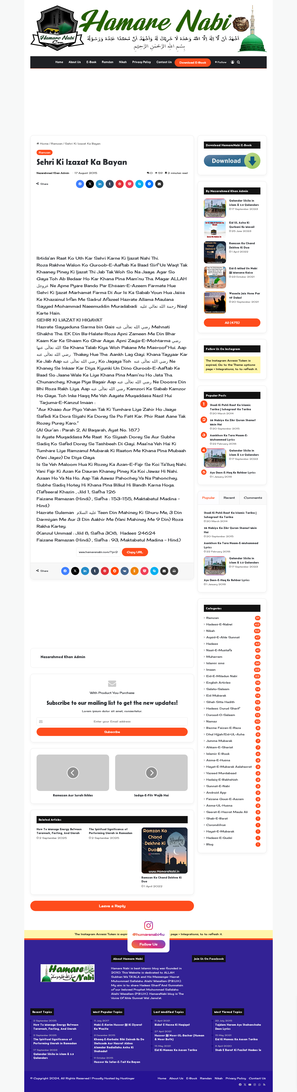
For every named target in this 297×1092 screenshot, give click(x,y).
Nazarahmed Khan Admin (53, 172)
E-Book (91, 62)
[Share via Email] (159, 184)
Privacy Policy (141, 62)
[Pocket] (129, 184)
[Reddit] (115, 571)
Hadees (212, 643)
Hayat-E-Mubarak (220, 831)
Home (59, 62)
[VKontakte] (125, 571)
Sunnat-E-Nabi (218, 786)
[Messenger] (149, 184)
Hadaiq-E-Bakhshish (222, 779)
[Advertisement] (148, 101)
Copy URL (135, 552)
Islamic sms (215, 663)
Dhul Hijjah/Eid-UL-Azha (225, 734)
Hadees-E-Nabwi (219, 624)
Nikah (123, 62)
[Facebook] (80, 184)
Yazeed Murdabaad (221, 773)
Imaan (211, 669)
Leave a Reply (112, 906)
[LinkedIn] (100, 184)
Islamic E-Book (218, 753)
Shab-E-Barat (217, 818)
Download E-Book (193, 62)
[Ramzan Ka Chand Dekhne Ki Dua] (164, 850)
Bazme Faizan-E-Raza (223, 727)
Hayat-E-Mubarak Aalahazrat (229, 766)
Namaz (211, 721)
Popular (208, 498)
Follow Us (148, 944)
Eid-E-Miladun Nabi (221, 676)
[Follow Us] (148, 927)
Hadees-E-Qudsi (219, 837)
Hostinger (127, 1078)
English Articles (218, 682)
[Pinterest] (120, 184)
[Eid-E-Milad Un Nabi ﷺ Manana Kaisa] (215, 277)
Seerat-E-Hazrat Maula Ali (227, 812)
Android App (216, 792)
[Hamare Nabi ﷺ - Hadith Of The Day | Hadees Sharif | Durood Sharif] (148, 28)
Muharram (214, 656)
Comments (253, 498)
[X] (90, 184)
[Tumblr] (110, 184)
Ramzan (56, 143)
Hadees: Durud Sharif (223, 708)
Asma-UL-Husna (219, 805)
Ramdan (107, 62)
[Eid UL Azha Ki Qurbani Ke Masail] (215, 229)
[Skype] (139, 184)
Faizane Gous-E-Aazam (225, 799)
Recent (229, 498)
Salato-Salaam (217, 689)
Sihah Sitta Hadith (220, 702)
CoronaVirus (216, 825)
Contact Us (164, 62)
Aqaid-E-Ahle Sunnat (223, 637)
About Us (75, 62)
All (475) (232, 322)
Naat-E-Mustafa (219, 650)
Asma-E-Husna (218, 760)
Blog (209, 844)
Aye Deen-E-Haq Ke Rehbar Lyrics (233, 472)
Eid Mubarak (216, 695)
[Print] (174, 571)
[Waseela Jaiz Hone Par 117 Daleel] (215, 302)
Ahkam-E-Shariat (219, 747)
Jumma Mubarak (219, 740)
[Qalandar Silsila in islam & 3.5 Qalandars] (215, 208)
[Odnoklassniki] (135, 571)
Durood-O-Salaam (220, 715)
